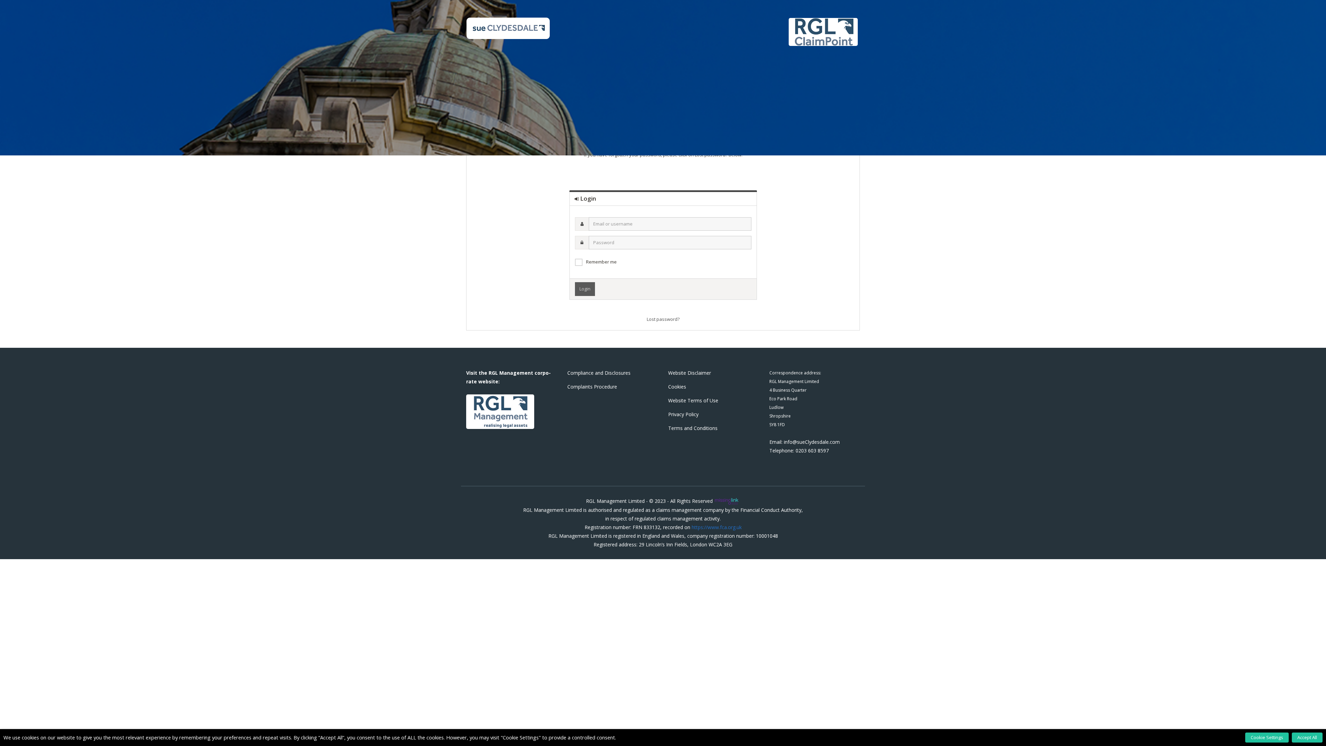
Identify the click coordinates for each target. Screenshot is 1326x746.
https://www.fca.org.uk (717, 527)
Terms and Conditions (693, 428)
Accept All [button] (1307, 737)
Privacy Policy (683, 414)
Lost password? (663, 319)
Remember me (601, 262)
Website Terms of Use (693, 400)
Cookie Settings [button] (1267, 737)
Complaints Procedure (592, 386)
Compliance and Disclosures (599, 373)
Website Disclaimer (689, 373)
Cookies (677, 386)
